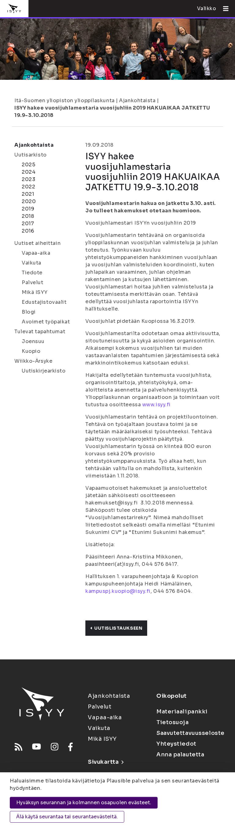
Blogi (29, 312)
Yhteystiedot (176, 743)
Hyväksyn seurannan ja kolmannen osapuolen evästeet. (83, 802)
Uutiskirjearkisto (44, 371)
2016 (28, 231)
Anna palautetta (180, 754)
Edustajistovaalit (44, 302)
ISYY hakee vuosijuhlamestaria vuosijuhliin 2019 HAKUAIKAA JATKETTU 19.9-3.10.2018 (112, 111)
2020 (29, 201)
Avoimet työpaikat (46, 321)
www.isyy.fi (156, 404)
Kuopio (31, 351)
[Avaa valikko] (223, 8)
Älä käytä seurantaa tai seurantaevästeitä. (67, 816)
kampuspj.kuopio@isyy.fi (118, 591)
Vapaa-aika (36, 253)
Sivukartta (103, 762)
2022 (28, 186)
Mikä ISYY (35, 292)
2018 (28, 216)
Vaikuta (31, 263)
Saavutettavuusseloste (190, 733)
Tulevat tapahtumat (39, 331)
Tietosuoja (172, 722)
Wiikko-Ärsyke (33, 361)
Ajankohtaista (137, 100)
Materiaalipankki (182, 711)
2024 (28, 172)
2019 (28, 209)
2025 (28, 164)
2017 (28, 223)
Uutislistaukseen (118, 628)
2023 (28, 179)
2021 (28, 194)
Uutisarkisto (30, 155)
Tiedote (32, 272)
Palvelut (32, 282)
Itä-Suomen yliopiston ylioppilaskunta (64, 100)
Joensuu (33, 341)
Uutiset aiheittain (37, 243)
